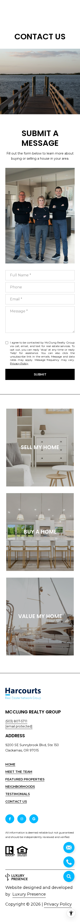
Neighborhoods (20, 787)
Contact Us (16, 801)
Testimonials (17, 794)
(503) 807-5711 (16, 721)
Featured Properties (24, 779)
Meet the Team (18, 772)
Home (10, 764)
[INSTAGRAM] (21, 818)
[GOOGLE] (33, 818)
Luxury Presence (29, 894)
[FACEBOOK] (9, 818)
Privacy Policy (19, 363)
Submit (40, 374)
